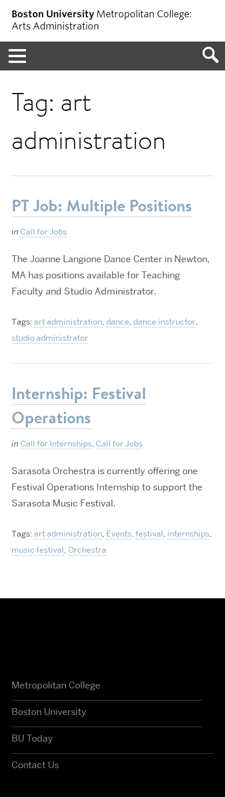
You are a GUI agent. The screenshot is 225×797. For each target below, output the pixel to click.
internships (188, 533)
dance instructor (164, 321)
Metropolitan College (56, 685)
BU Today (32, 738)
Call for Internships (56, 443)
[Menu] (14, 56)
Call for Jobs (43, 231)
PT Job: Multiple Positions (102, 206)
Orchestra (87, 550)
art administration (68, 321)
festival (149, 533)
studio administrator (50, 338)
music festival (38, 550)
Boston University (112, 639)
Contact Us (35, 765)
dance (117, 321)
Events (119, 533)
